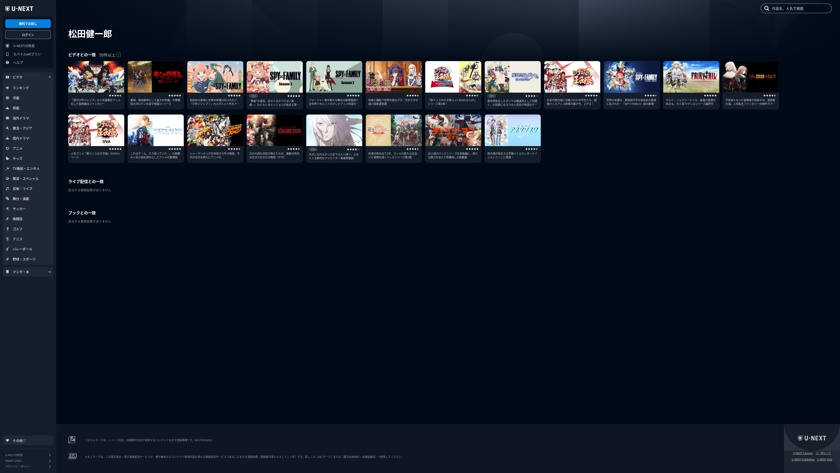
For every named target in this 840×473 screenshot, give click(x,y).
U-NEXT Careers (803, 453)
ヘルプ (18, 62)
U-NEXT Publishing (803, 459)
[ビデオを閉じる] (49, 77)
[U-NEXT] (19, 8)
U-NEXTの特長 (24, 45)
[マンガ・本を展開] (49, 272)
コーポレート (823, 453)
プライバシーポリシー (18, 466)
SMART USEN (13, 460)
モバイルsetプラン (27, 54)
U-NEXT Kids (824, 459)
